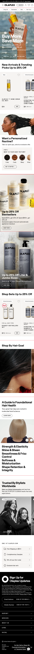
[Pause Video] (31, 440)
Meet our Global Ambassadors (12, 489)
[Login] (19, 75)
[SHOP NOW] (17, 203)
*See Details (27, 1)
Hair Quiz (28, 9)
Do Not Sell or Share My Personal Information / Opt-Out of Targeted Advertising (22, 647)
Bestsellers (14, 9)
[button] (28, 649)
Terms (29, 594)
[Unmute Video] (27, 440)
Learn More (7, 415)
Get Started (9, 166)
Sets (21, 9)
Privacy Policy (23, 594)
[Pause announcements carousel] (32, 1)
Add (17, 106)
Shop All (5, 9)
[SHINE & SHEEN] (15, 371)
